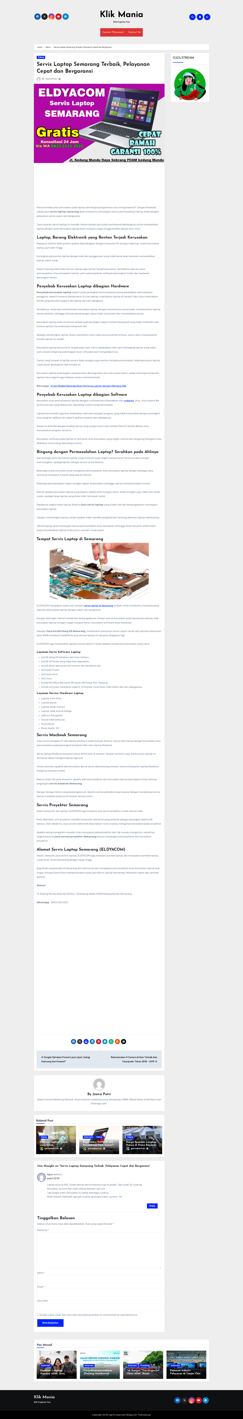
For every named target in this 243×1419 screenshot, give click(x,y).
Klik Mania (121, 15)
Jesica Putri (51, 79)
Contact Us (134, 32)
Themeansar (144, 1415)
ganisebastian (51, 1148)
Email (40, 1286)
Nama (41, 1273)
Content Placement (113, 32)
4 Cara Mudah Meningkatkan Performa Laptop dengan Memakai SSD (88, 386)
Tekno (41, 57)
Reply (152, 1206)
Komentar (43, 1230)
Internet (88, 1137)
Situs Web (42, 1300)
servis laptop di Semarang (98, 605)
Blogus (130, 1415)
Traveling (145, 1365)
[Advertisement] (99, 185)
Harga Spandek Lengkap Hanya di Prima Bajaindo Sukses (141, 1145)
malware (129, 400)
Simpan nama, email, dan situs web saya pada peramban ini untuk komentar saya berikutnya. (89, 1315)
